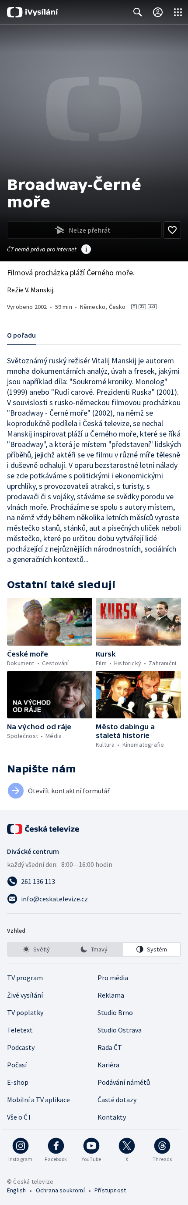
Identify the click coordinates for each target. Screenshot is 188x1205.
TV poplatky (25, 1012)
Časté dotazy (116, 1099)
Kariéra (108, 1064)
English (16, 1190)
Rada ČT (109, 1047)
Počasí (17, 1064)
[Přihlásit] (158, 12)
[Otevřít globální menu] (178, 12)
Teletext (20, 1030)
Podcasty (21, 1047)
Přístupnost (110, 1190)
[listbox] (94, 949)
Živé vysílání (25, 995)
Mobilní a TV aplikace (38, 1099)
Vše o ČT (19, 1117)
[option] (36, 949)
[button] (49, 622)
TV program (25, 977)
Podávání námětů (123, 1082)
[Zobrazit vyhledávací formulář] (138, 12)
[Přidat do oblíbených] (172, 230)
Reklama (110, 995)
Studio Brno (115, 1012)
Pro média (112, 977)
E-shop (17, 1082)
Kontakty (111, 1117)
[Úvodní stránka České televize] (43, 829)
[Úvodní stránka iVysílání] (32, 12)
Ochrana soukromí (60, 1190)
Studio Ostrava (119, 1030)
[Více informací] (86, 250)
